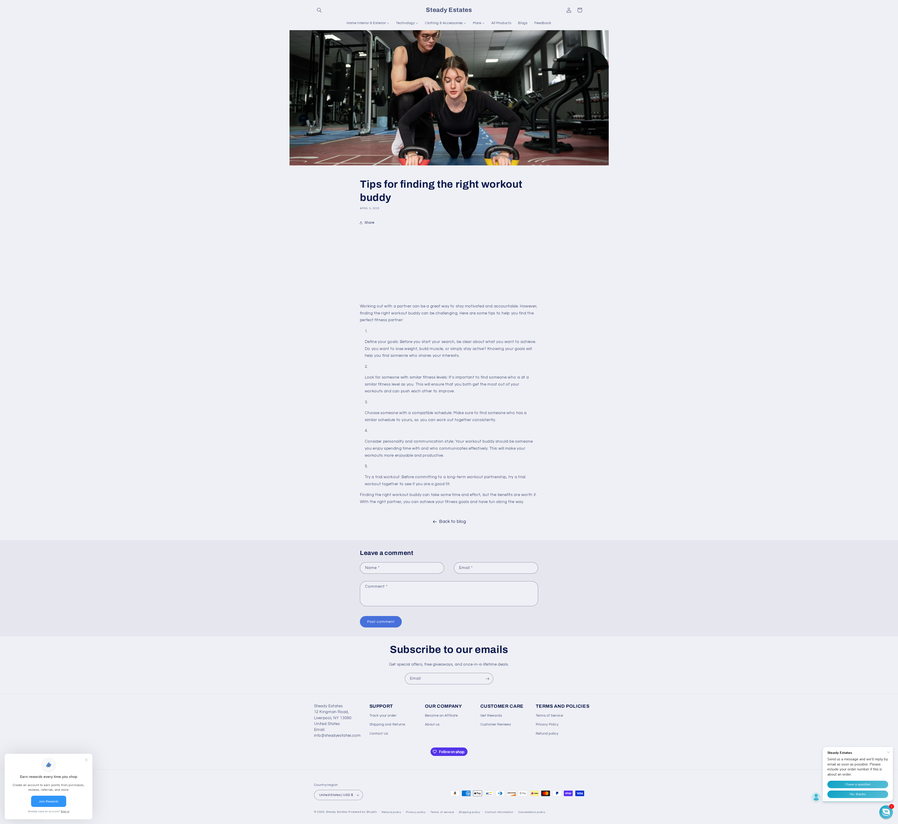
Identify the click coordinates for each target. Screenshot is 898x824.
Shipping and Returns (387, 724)
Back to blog (452, 521)
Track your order (383, 715)
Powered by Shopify (362, 812)
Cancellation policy (531, 812)
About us (432, 724)
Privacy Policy (547, 724)
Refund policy (547, 733)
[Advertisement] (449, 265)
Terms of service (442, 812)
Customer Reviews (495, 724)
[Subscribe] (487, 678)
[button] (319, 10)
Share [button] (369, 222)
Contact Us (378, 733)
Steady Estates (337, 812)
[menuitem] (368, 23)
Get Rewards (491, 715)
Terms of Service (549, 715)
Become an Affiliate (441, 715)
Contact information (499, 812)
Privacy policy (416, 812)
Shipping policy (469, 812)
